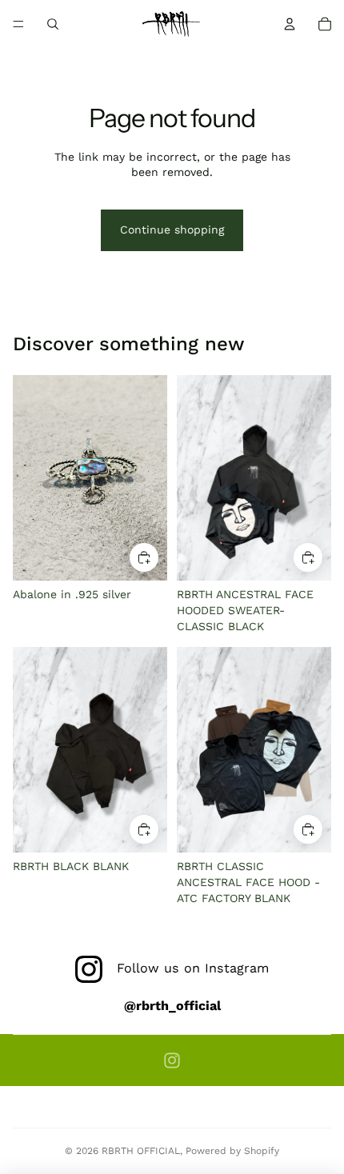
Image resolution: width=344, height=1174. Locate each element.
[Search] (52, 24)
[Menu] (18, 24)
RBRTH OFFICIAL (141, 1150)
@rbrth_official (172, 1005)
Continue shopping (172, 229)
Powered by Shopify (232, 1150)
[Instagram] (172, 1060)
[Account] (289, 24)
